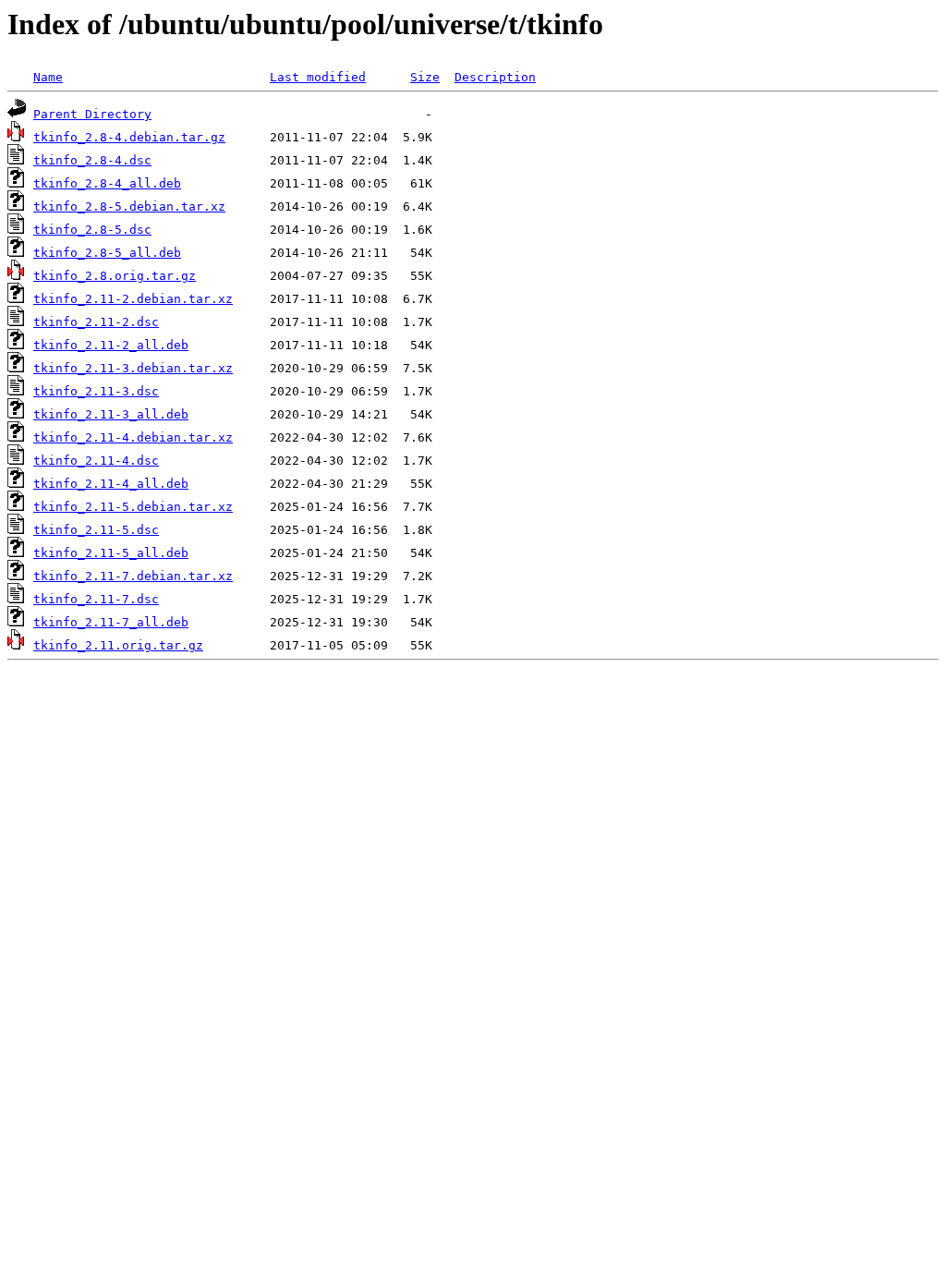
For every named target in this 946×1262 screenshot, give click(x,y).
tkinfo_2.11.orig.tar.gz (118, 645)
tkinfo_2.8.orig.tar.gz (114, 276)
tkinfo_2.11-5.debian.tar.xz (133, 507)
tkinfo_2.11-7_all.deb (110, 622)
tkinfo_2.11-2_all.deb (110, 345)
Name (48, 77)
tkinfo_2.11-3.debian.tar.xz (133, 368)
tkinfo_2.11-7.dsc (96, 599)
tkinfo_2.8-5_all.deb (107, 253)
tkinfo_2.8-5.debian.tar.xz (129, 206)
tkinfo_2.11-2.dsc (96, 322)
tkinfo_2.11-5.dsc (96, 530)
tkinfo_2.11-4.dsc (96, 460)
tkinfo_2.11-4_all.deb (110, 484)
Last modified (318, 77)
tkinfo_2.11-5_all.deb (110, 553)
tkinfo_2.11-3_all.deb (110, 414)
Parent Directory (92, 114)
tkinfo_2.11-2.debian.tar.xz (133, 299)
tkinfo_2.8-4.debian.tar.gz (129, 137)
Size (425, 77)
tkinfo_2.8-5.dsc (92, 230)
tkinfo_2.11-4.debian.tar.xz (133, 437)
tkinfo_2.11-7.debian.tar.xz (133, 576)
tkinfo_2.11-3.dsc (96, 391)
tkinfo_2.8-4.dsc (92, 160)
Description (495, 77)
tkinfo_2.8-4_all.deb (107, 183)
